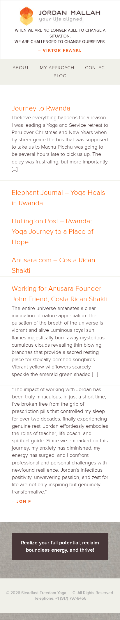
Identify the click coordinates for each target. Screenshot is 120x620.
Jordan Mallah (60, 16)
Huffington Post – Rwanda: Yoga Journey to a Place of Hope (52, 231)
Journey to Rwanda (41, 108)
